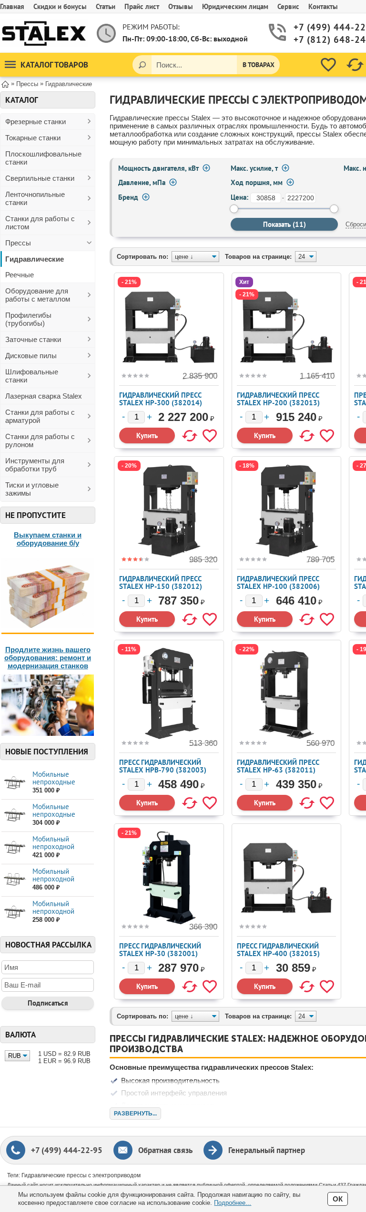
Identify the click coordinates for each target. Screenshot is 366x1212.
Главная (12, 6)
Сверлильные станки (39, 178)
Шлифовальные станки (31, 376)
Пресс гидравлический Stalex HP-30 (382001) (160, 949)
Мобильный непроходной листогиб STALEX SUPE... (59, 883)
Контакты (323, 6)
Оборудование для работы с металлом (37, 295)
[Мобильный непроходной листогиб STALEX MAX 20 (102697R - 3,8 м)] (14, 847)
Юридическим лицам (235, 6)
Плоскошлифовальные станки (43, 158)
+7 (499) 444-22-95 (66, 1150)
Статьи (105, 6)
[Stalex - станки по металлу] (44, 33)
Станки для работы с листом (40, 223)
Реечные (19, 275)
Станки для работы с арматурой (40, 416)
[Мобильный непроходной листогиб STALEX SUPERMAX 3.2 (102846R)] (14, 880)
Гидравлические (34, 259)
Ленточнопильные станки (35, 198)
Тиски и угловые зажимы (32, 489)
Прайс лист (141, 6)
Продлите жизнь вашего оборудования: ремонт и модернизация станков (47, 657)
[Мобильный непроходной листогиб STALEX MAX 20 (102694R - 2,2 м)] (14, 912)
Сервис (288, 6)
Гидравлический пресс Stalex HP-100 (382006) (278, 582)
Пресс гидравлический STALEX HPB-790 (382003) (162, 766)
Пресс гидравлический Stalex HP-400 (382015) (278, 949)
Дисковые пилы (31, 356)
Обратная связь (165, 1150)
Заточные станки (33, 339)
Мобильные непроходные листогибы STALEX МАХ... (61, 785)
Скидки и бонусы (60, 6)
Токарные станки (33, 138)
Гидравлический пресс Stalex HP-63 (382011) (278, 766)
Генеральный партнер (266, 1150)
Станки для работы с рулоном (40, 440)
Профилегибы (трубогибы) (28, 319)
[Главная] (5, 83)
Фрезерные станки (35, 121)
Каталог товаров (54, 64)
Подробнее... (232, 1202)
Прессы (18, 243)
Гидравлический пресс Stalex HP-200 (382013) (278, 399)
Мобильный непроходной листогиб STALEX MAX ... (59, 850)
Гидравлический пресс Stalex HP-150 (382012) (160, 582)
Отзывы (180, 6)
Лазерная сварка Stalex (43, 396)
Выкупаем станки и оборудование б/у (47, 539)
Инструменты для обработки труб (34, 465)
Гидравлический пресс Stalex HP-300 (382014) (160, 399)
